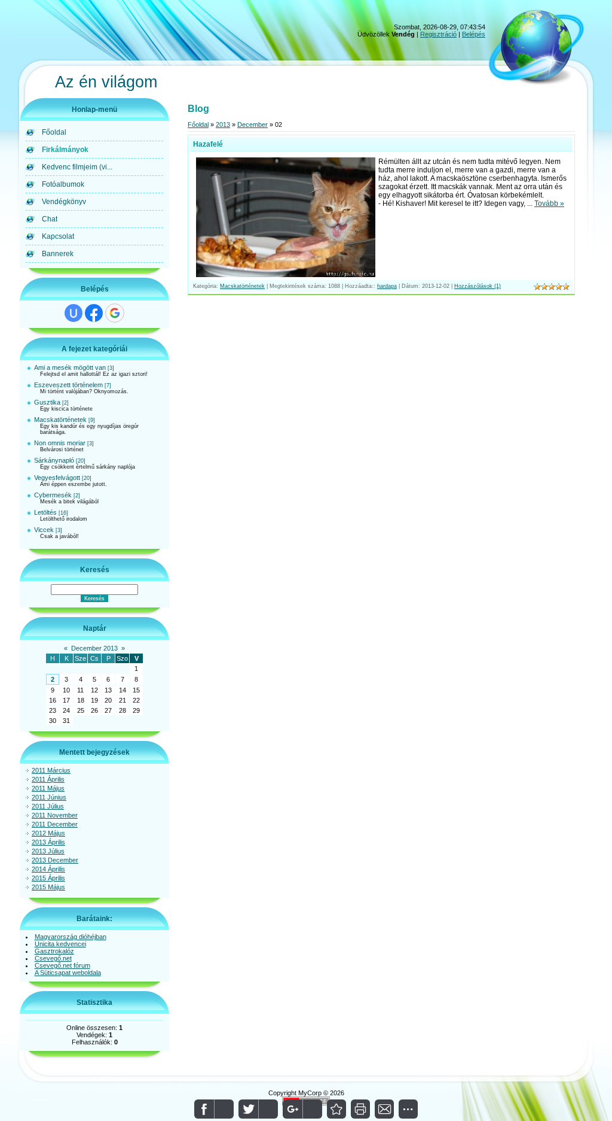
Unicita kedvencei (60, 943)
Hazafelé (208, 144)
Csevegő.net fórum (62, 965)
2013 (223, 124)
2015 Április (48, 878)
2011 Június (49, 797)
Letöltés (45, 512)
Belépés (473, 34)
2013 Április (48, 842)
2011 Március (51, 770)
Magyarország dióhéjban (70, 936)
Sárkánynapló (54, 460)
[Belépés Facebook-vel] (94, 313)
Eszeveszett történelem (68, 384)
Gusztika (47, 402)
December (252, 124)
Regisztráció (438, 34)
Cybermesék (53, 495)
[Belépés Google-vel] (114, 313)
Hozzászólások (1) (477, 286)
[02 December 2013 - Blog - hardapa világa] (336, 1109)
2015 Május (48, 887)
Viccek (44, 529)
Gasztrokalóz (54, 951)
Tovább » (549, 203)
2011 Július (48, 806)
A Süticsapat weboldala (68, 972)
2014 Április (48, 869)
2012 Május (48, 833)
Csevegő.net (53, 958)
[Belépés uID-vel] (73, 313)
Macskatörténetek (60, 419)
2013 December (55, 860)
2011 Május (48, 788)
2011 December (55, 824)
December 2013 (94, 648)
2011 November (55, 815)
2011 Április (48, 779)
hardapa (387, 286)
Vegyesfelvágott (57, 477)
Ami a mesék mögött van (70, 367)
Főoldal (198, 124)
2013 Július (48, 851)
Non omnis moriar (59, 442)
